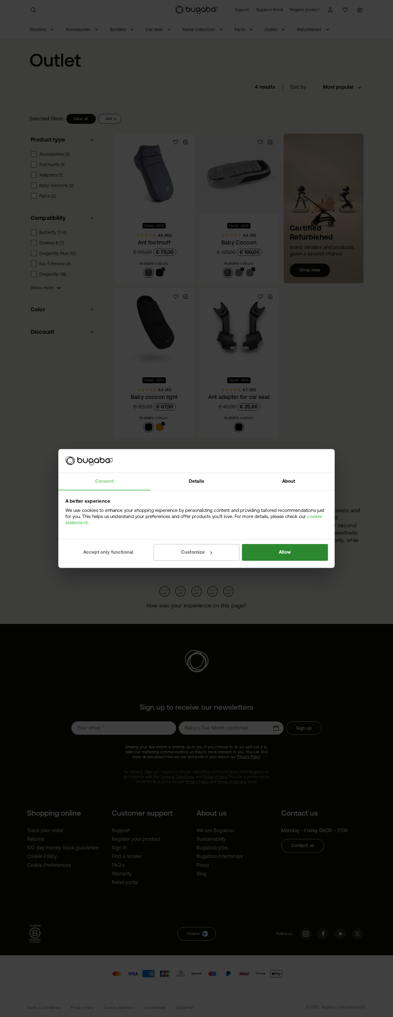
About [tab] (288, 481)
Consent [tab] (104, 481)
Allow (285, 552)
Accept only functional (108, 552)
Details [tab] (196, 481)
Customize (193, 552)
